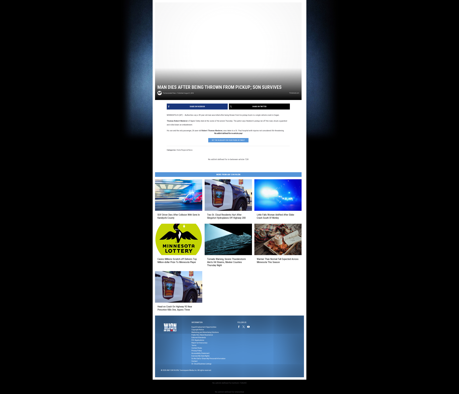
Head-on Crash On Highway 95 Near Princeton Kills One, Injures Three (174, 308)
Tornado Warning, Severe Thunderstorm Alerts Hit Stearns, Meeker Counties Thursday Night (226, 262)
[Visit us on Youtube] (249, 326)
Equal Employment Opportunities (203, 327)
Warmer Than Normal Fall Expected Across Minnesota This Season (277, 261)
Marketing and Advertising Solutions (205, 332)
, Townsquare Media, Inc (188, 370)
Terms (193, 345)
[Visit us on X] (244, 326)
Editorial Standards (198, 337)
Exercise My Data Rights (200, 356)
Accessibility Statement (200, 353)
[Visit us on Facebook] (239, 326)
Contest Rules (196, 348)
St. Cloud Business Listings (201, 364)
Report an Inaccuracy (199, 343)
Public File (195, 335)
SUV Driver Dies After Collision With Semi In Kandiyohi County (178, 216)
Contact (194, 361)
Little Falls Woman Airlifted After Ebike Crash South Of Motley (275, 216)
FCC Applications (197, 340)
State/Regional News (185, 150)
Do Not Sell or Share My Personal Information (208, 358)
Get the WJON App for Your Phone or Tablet (228, 140)
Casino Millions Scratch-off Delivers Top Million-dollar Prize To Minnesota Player (177, 261)
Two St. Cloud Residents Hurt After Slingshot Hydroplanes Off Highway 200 (226, 216)
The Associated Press (169, 93)
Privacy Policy (196, 351)
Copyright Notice (197, 330)
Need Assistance (206, 335)
